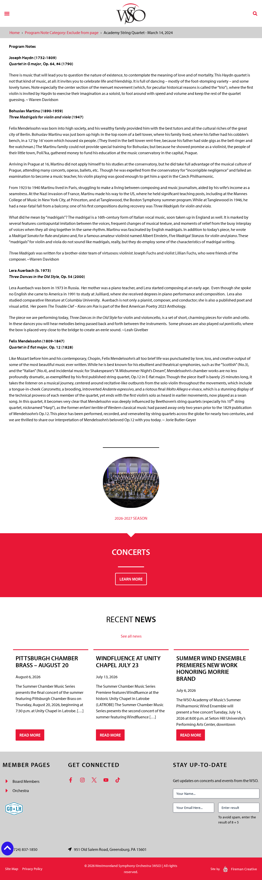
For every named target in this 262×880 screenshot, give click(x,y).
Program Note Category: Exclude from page (62, 32)
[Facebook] (72, 780)
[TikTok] (119, 780)
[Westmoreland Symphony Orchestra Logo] (131, 13)
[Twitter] (95, 780)
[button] (7, 13)
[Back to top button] (7, 848)
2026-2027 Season (131, 518)
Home (14, 32)
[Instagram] (84, 780)
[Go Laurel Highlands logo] (14, 809)
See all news (131, 636)
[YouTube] (107, 780)
